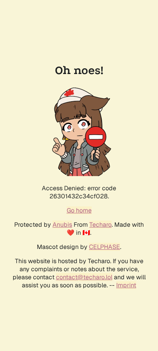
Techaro (100, 225)
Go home (79, 210)
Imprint (126, 285)
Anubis (62, 225)
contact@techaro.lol (84, 277)
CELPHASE (104, 247)
